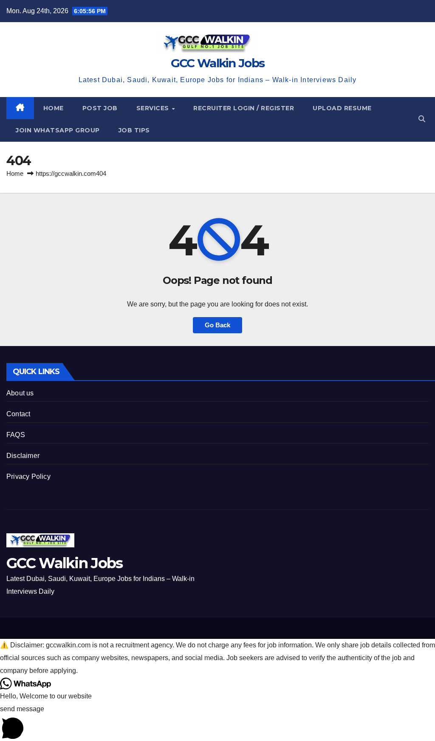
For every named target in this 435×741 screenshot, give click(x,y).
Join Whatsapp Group (58, 130)
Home (53, 108)
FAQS (15, 434)
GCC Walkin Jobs (218, 63)
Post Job (100, 108)
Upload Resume (342, 108)
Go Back (217, 325)
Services (153, 108)
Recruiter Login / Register (243, 108)
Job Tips (134, 130)
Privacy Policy (28, 476)
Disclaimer (23, 455)
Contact (18, 414)
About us (20, 393)
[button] (421, 119)
